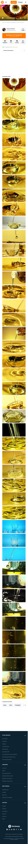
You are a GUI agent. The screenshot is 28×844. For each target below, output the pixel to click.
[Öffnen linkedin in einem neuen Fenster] (11, 828)
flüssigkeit (17, 704)
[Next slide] (22, 704)
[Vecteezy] (2, 2)
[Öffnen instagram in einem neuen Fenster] (8, 828)
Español (4, 808)
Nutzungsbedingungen (8, 838)
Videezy (4, 743)
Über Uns (4, 794)
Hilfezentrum (5, 789)
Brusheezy (4, 738)
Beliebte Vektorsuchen (7, 775)
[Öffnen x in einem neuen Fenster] (18, 828)
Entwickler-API (5, 751)
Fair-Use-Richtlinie (13, 839)
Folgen (23, 30)
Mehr (3, 818)
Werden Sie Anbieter (7, 797)
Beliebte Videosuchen (7, 780)
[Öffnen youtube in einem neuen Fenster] (20, 828)
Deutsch (4, 813)
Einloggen (20, 2)
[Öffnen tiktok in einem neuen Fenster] (15, 828)
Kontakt (4, 791)
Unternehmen (5, 746)
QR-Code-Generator (7, 759)
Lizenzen (4, 767)
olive (10, 704)
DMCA (3, 770)
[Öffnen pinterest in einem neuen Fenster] (13, 828)
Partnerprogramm (6, 772)
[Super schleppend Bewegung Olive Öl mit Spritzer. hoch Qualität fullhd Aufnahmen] (13, 429)
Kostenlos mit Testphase (14, 35)
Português (4, 810)
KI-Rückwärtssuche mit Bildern (9, 753)
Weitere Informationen (8, 50)
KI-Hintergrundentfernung (8, 756)
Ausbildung (5, 748)
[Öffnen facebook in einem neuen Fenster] (6, 828)
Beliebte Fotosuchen (7, 778)
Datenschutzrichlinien (19, 838)
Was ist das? (15, 47)
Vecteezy (4, 740)
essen (4, 704)
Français (4, 816)
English (4, 805)
